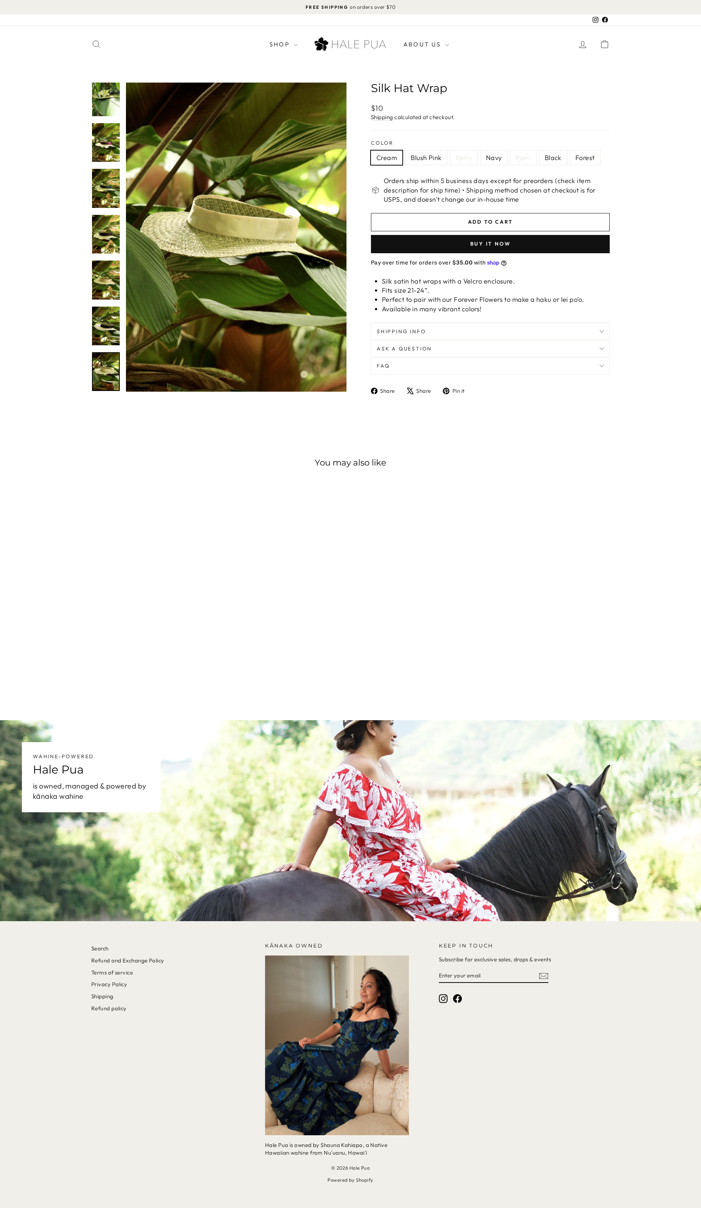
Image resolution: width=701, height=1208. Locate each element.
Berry (464, 157)
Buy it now (490, 243)
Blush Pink (426, 157)
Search (100, 948)
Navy (494, 157)
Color (382, 143)
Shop (280, 44)
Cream (386, 157)
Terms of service (112, 972)
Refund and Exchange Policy (127, 960)
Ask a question (404, 348)
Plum (523, 157)
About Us (423, 44)
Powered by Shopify (350, 1180)
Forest (585, 157)
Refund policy (109, 1008)
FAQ (383, 365)
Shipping (382, 117)
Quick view (152, 650)
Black (553, 157)
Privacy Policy (109, 984)
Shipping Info (401, 331)
